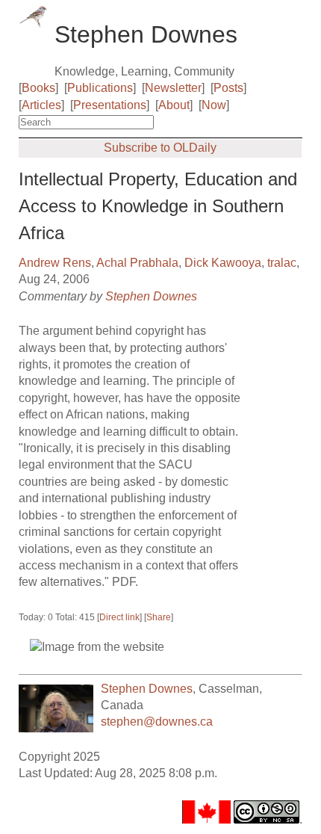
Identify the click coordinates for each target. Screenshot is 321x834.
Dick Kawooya (222, 262)
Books (38, 87)
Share (158, 617)
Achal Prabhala (137, 262)
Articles (41, 105)
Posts (228, 87)
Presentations (109, 105)
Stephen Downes (151, 296)
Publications (100, 87)
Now (214, 105)
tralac (281, 262)
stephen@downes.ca (157, 721)
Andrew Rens (55, 262)
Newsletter (173, 87)
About (174, 105)
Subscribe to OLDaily (160, 147)
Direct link (119, 617)
